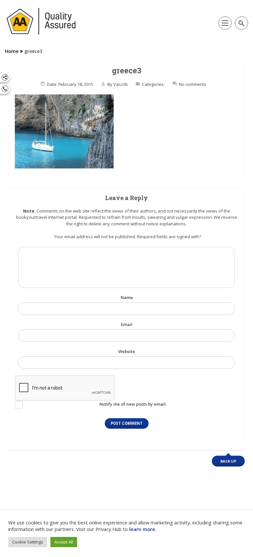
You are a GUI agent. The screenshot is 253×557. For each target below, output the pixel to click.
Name (127, 297)
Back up (228, 461)
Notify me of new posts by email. (133, 404)
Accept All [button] (63, 542)
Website (126, 351)
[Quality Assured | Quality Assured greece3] (41, 21)
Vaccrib (120, 84)
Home (11, 51)
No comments (192, 84)
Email (126, 324)
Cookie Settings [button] (27, 542)
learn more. (142, 529)
